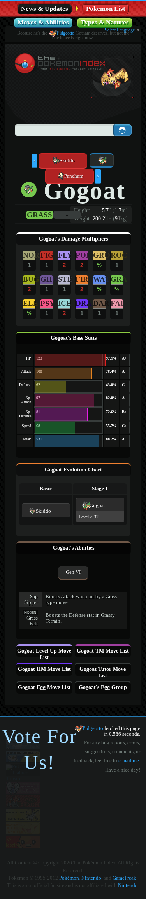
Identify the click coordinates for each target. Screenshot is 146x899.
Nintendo (91, 878)
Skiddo (43, 511)
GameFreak (124, 878)
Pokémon (69, 878)
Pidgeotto (65, 33)
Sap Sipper (31, 599)
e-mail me (128, 760)
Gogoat (97, 505)
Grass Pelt (32, 621)
